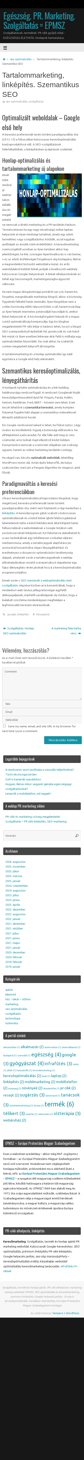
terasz (39, 1105)
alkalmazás (32, 1047)
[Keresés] (77, 835)
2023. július (12, 895)
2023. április (12, 904)
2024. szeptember (16, 885)
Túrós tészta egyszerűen (21, 774)
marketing (11, 1004)
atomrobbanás (71, 1047)
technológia (12, 1018)
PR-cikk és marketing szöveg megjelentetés (32, 816)
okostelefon (51, 1088)
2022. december (15, 909)
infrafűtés (58, 1063)
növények (32, 1088)
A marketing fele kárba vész (66, 631)
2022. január (12, 918)
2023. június (12, 899)
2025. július (12, 871)
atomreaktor (52, 1047)
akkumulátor (11, 1047)
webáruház (14, 1120)
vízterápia (67, 1113)
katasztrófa (24, 1070)
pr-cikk (68, 1088)
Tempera (57, 1313)
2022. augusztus (15, 914)
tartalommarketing (21, 1105)
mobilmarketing (40, 1082)
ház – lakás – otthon (18, 999)
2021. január (12, 947)
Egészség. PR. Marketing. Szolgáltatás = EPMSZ (39, 20)
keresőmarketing (44, 1070)
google (11, 614)
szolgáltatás (36, 101)
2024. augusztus (15, 890)
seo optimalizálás (20, 59)
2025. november (15, 866)
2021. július (12, 933)
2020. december (15, 952)
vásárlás (32, 1114)
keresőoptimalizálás (22, 1076)
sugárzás (32, 1094)
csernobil (24, 1055)
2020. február (13, 957)
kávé (46, 1076)
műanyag (14, 1088)
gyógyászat (26, 1063)
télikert (14, 1113)
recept (11, 1095)
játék (11, 1070)
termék (59, 1104)
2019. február (13, 961)
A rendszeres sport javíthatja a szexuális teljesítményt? (39, 769)
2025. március (13, 875)
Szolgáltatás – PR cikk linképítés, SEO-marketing (36, 821)
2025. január (12, 880)
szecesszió (52, 1095)
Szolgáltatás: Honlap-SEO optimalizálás (19, 631)
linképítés (23, 614)
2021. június (12, 938)
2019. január (12, 966)
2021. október (14, 928)
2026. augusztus (15, 861)
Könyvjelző (42, 614)
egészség (46, 1054)
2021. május (12, 942)
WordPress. (73, 1313)
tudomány (11, 1023)
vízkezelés (45, 1114)
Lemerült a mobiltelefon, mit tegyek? (28, 793)
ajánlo (9, 989)
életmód (10, 994)
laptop (59, 1076)
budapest (10, 1055)
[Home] (4, 59)
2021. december (15, 923)
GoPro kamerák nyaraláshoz (23, 779)
